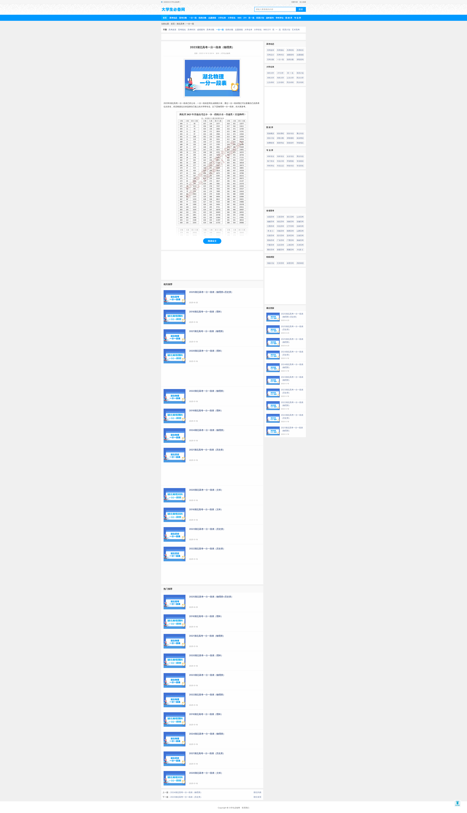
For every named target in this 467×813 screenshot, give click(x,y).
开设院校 (290, 161)
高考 (176, 103)
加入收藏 (303, 2)
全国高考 (270, 217)
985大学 (270, 73)
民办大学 (300, 78)
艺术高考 (296, 29)
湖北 (172, 103)
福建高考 (270, 221)
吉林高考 (300, 226)
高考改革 (270, 50)
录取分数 (280, 138)
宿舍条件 (290, 143)
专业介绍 (280, 161)
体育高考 (290, 263)
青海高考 (270, 240)
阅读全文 (212, 241)
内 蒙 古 (300, 250)
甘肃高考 (270, 235)
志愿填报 (212, 18)
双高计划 (260, 18)
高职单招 (300, 263)
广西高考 (290, 240)
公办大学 (290, 78)
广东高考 (280, 240)
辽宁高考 (290, 226)
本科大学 (270, 78)
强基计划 (270, 263)
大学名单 (222, 18)
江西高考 (270, 226)
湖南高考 (290, 221)
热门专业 (270, 161)
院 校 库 (288, 18)
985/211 (267, 29)
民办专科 (300, 82)
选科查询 (270, 18)
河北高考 (280, 226)
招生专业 (290, 133)
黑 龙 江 (271, 231)
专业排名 (300, 166)
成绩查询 (201, 29)
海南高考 (300, 240)
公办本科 (270, 82)
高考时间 (191, 29)
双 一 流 (276, 29)
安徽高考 (300, 221)
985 (239, 18)
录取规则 (290, 138)
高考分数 (183, 18)
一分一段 (193, 18)
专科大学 (280, 78)
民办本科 (290, 82)
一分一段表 (182, 103)
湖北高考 (180, 24)
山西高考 (300, 231)
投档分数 (202, 18)
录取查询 (300, 59)
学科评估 (279, 18)
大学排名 (232, 18)
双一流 (251, 18)
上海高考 (290, 245)
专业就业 (300, 161)
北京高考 (280, 245)
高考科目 (300, 50)
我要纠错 (294, 2)
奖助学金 (280, 143)
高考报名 (182, 29)
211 (245, 18)
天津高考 (300, 245)
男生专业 (300, 156)
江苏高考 (280, 217)
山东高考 (300, 217)
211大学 (280, 73)
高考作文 (280, 55)
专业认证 (280, 166)
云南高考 (300, 235)
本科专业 (270, 156)
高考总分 (270, 55)
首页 (165, 18)
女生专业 (290, 156)
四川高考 (280, 235)
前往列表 (257, 792)
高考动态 (173, 18)
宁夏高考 (270, 245)
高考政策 (172, 29)
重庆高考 (270, 250)
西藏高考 (290, 250)
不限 (165, 29)
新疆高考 (280, 250)
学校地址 (300, 143)
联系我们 (245, 808)
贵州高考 (290, 235)
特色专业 (290, 166)
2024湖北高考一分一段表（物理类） (186, 792)
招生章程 (280, 133)
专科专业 (280, 156)
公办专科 (280, 82)
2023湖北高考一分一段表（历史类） (186, 797)
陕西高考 (290, 231)
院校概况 (270, 133)
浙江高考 (290, 217)
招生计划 (270, 138)
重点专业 (300, 133)
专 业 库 (297, 18)
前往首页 (257, 797)
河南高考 (280, 231)
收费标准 (270, 143)
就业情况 (300, 138)
